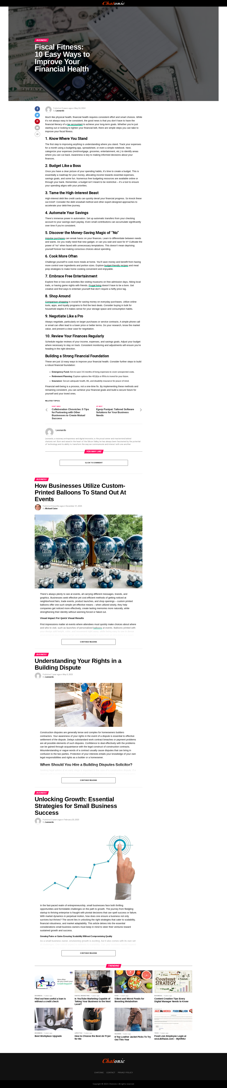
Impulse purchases (55, 238)
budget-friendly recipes (116, 265)
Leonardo (60, 111)
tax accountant (75, 124)
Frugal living (95, 285)
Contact (110, 1072)
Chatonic (99, 1072)
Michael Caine (51, 508)
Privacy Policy (125, 1072)
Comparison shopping (56, 301)
